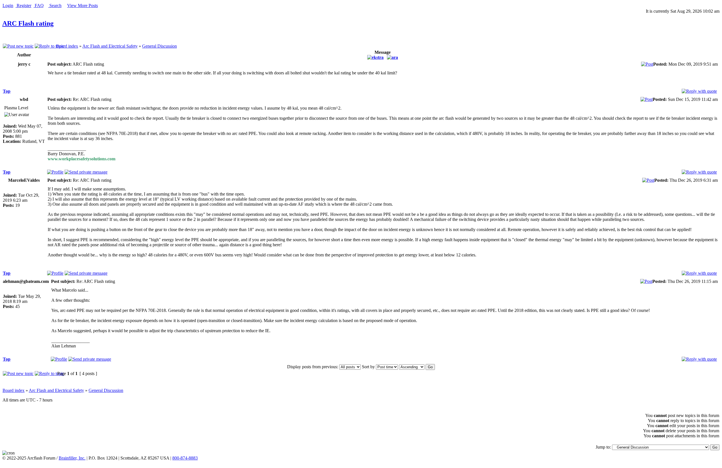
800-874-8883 (185, 458)
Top (6, 91)
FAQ (39, 5)
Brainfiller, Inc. (72, 458)
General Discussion (159, 46)
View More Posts (82, 5)
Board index (67, 46)
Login (8, 5)
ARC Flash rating (28, 23)
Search (54, 5)
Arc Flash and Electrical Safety (110, 46)
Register (23, 5)
